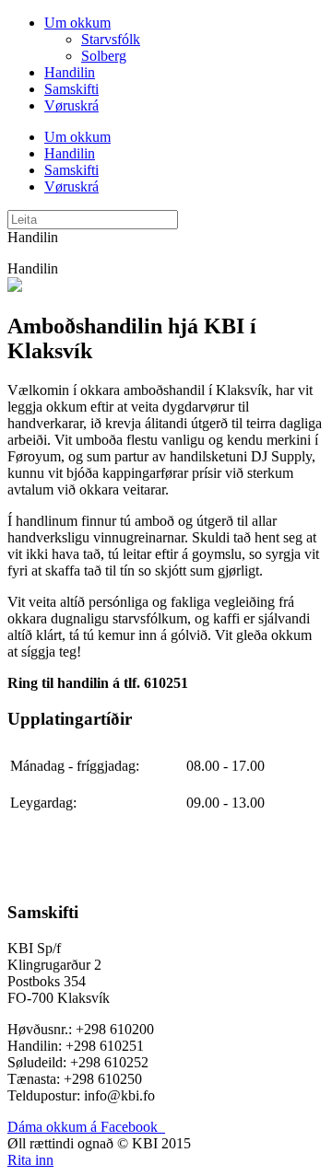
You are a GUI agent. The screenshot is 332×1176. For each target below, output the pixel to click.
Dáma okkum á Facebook (86, 1127)
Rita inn (30, 1160)
